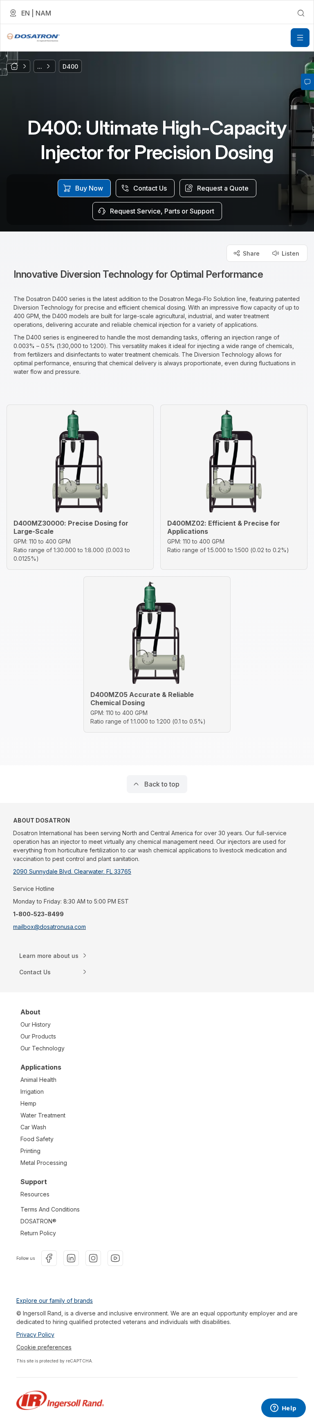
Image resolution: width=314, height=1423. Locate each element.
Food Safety (37, 1138)
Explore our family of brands (54, 1300)
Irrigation (32, 1091)
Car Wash (33, 1127)
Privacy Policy (35, 1334)
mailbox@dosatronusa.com (49, 926)
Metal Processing (43, 1162)
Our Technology (42, 1048)
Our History (35, 1024)
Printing (30, 1150)
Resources (34, 1194)
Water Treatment (42, 1115)
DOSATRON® (38, 1221)
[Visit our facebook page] (49, 1258)
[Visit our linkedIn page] (71, 1258)
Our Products (38, 1036)
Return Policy (38, 1233)
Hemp (28, 1103)
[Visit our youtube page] (115, 1258)
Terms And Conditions (50, 1209)
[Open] (300, 37)
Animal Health (38, 1079)
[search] (301, 13)
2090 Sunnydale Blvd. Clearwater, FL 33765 (72, 871)
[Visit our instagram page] (93, 1258)
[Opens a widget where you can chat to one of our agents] (283, 1408)
